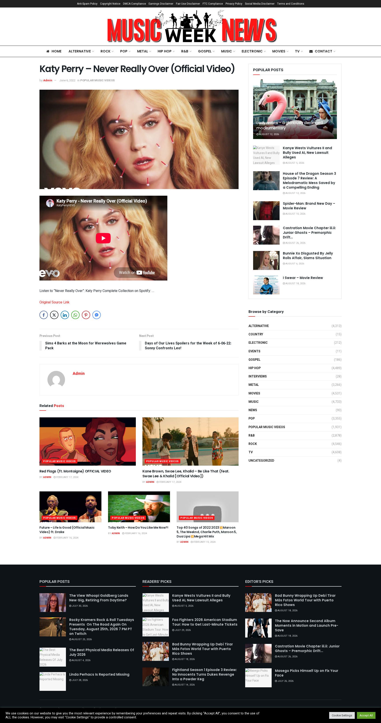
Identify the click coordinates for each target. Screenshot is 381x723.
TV (297, 51)
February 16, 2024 (67, 538)
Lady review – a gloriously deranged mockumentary (289, 125)
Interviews (257, 376)
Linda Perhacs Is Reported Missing (99, 674)
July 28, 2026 (79, 680)
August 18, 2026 (295, 283)
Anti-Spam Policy (87, 4)
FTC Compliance (213, 4)
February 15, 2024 (204, 542)
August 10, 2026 (295, 214)
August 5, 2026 (294, 163)
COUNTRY (255, 334)
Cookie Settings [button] (342, 715)
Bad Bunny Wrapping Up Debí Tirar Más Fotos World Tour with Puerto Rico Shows (202, 649)
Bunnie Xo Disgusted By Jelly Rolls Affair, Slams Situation (308, 255)
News (252, 410)
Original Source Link (54, 302)
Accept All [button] (366, 715)
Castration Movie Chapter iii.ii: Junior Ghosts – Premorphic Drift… (309, 233)
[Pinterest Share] (86, 315)
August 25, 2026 (81, 639)
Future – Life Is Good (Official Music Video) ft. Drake (67, 529)
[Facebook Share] (43, 315)
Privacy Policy (234, 4)
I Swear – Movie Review (303, 277)
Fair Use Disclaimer (188, 4)
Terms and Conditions (290, 4)
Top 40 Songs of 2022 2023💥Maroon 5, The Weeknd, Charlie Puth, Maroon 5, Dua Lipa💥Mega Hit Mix (207, 531)
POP (123, 51)
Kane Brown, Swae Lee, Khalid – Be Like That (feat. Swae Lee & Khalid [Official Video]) (185, 474)
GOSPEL (204, 51)
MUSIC (226, 51)
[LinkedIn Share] (65, 315)
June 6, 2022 (67, 80)
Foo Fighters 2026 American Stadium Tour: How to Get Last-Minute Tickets (204, 622)
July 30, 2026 (79, 606)
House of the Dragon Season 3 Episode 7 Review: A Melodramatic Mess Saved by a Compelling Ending (309, 180)
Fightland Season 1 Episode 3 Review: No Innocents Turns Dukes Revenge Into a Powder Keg (204, 674)
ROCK (105, 51)
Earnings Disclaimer (161, 4)
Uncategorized (261, 460)
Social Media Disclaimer (260, 4)
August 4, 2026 (80, 660)
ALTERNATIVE (80, 51)
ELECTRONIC (252, 51)
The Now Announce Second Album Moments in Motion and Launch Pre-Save (306, 625)
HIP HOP (165, 51)
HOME (57, 51)
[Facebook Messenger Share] (96, 315)
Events (254, 351)
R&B (184, 51)
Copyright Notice (110, 4)
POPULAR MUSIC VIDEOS (97, 80)
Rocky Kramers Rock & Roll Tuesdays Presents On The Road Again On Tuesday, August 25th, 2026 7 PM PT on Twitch (101, 626)
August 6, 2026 (294, 264)
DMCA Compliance (134, 4)
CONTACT (323, 51)
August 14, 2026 (184, 685)
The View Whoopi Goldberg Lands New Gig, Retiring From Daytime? (98, 597)
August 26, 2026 (295, 243)
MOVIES (278, 51)
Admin (47, 80)
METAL (142, 51)
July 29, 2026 (182, 630)
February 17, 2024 (67, 477)
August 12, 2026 (268, 134)
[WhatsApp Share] (75, 315)
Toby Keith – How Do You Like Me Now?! (138, 527)
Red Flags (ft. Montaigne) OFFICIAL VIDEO (75, 471)
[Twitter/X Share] (54, 315)
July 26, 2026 (285, 681)
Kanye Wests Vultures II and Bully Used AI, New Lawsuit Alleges (307, 153)
